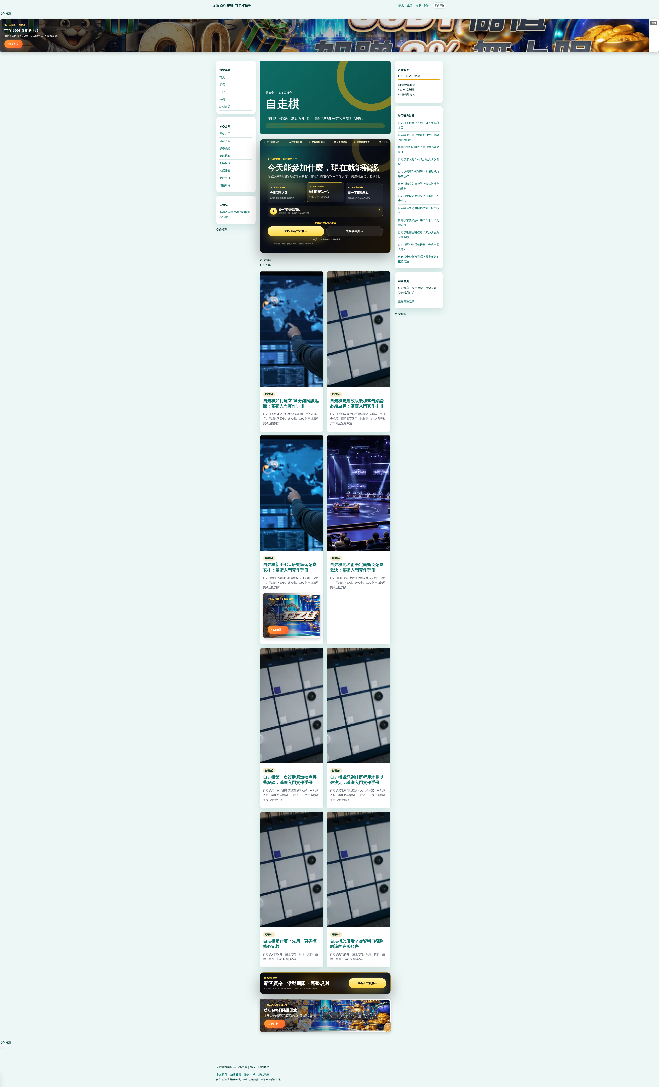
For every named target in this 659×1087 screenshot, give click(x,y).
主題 (410, 5)
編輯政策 (224, 106)
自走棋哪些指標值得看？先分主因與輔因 (418, 247)
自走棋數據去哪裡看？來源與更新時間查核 (418, 235)
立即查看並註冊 (296, 231)
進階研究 (224, 185)
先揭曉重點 (354, 231)
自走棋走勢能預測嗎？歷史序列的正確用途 (418, 259)
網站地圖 (263, 1074)
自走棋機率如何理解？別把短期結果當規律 (418, 174)
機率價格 (224, 148)
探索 (401, 5)
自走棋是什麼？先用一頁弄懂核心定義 (418, 125)
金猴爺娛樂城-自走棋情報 (232, 5)
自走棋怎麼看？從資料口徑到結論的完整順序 (418, 137)
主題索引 (221, 1074)
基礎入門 (224, 133)
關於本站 (249, 1074)
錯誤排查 (224, 170)
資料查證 (224, 141)
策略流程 (224, 155)
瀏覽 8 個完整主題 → (277, 125)
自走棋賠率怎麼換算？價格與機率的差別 (418, 186)
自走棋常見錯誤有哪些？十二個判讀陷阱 (418, 222)
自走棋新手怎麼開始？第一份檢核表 (418, 210)
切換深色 (439, 5)
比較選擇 (224, 177)
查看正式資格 (367, 983)
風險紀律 (224, 163)
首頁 (222, 77)
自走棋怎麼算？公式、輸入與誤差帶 (418, 162)
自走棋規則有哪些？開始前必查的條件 (418, 149)
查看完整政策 (406, 301)
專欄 (418, 5)
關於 (427, 5)
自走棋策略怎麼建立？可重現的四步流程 (418, 198)
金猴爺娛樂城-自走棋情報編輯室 (235, 214)
